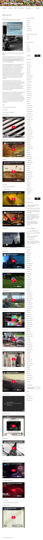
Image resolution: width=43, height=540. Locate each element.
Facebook (28, 48)
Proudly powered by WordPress (7, 537)
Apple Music (29, 26)
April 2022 (28, 73)
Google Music (29, 28)
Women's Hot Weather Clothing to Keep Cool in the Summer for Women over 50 (33, 242)
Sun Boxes (4, 8)
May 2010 (28, 371)
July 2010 (28, 180)
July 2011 (28, 166)
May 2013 (28, 142)
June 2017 (28, 99)
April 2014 (28, 312)
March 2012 (29, 154)
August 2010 (29, 178)
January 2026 (29, 66)
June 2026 (28, 62)
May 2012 (28, 150)
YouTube (28, 22)
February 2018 (29, 93)
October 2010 (29, 174)
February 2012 (29, 156)
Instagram (28, 50)
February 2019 (29, 85)
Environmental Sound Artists (11, 20)
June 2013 (28, 140)
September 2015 (30, 111)
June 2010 (28, 182)
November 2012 (29, 146)
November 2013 (29, 132)
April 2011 (28, 170)
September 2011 (30, 162)
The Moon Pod (31, 239)
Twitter (28, 46)
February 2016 (29, 105)
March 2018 (29, 91)
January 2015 (29, 113)
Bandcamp (29, 20)
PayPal (28, 36)
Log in (28, 394)
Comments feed (30, 398)
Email (28, 44)
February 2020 (29, 81)
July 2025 (28, 255)
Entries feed (29, 396)
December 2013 (29, 130)
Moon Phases (21, 8)
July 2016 (28, 103)
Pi (33, 8)
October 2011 (29, 160)
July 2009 (28, 193)
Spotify (28, 24)
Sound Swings (28, 8)
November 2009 (30, 189)
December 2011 (29, 158)
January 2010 (29, 375)
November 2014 (29, 115)
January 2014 (29, 316)
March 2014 (29, 314)
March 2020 (29, 79)
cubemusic (10, 8)
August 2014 (29, 121)
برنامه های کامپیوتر (30, 236)
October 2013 (29, 134)
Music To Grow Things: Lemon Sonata (33, 208)
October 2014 (29, 117)
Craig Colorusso (13, 4)
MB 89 (15, 8)
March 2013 (29, 144)
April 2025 (28, 257)
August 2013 (29, 138)
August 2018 (29, 87)
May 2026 (28, 64)
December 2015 (29, 107)
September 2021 (30, 75)
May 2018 (28, 89)
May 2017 (28, 101)
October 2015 (29, 109)
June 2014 (28, 123)
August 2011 (29, 164)
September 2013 (30, 136)
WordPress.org (29, 400)
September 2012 (30, 148)
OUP (3, 104)
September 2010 (30, 176)
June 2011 (28, 168)
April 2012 (28, 152)
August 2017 (29, 97)
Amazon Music (29, 30)
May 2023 (28, 259)
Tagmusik (37, 8)
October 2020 (29, 77)
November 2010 (30, 172)
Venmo (28, 38)
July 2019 (28, 83)
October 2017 (29, 95)
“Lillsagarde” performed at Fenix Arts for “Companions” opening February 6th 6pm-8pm (33, 211)
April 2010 (28, 373)
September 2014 (30, 119)
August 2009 (29, 191)
